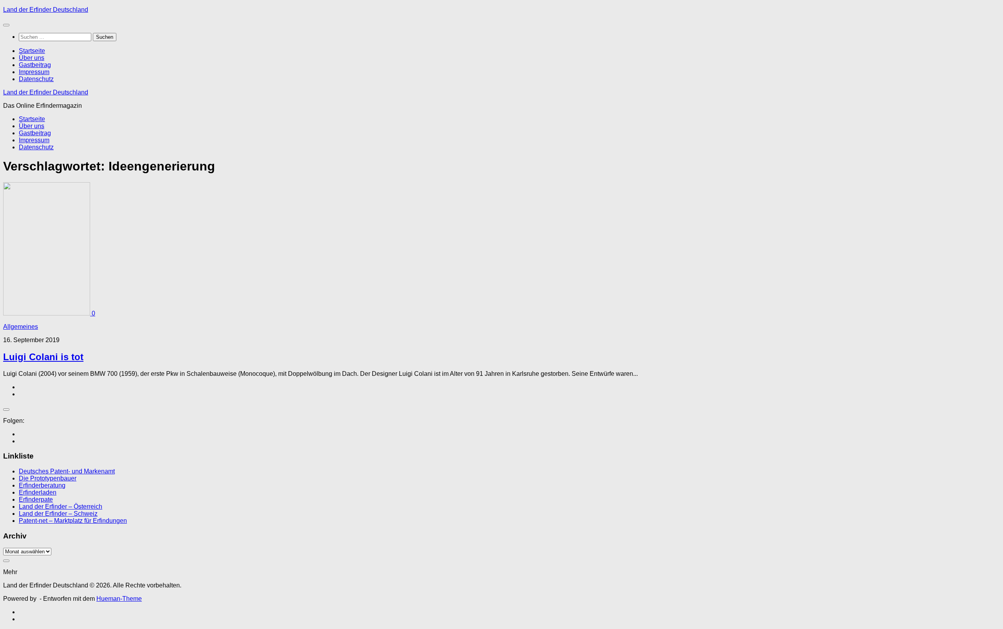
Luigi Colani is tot (43, 357)
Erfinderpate (36, 499)
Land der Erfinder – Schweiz (58, 513)
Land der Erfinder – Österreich (60, 506)
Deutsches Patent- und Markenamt (67, 471)
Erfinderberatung (42, 485)
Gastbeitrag (35, 65)
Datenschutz (36, 79)
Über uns (31, 57)
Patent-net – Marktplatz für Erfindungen (73, 520)
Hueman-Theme (119, 598)
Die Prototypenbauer (47, 478)
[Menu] (6, 25)
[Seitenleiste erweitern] (6, 409)
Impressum (34, 72)
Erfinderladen (37, 492)
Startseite (32, 50)
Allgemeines (20, 326)
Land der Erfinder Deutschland (45, 9)
